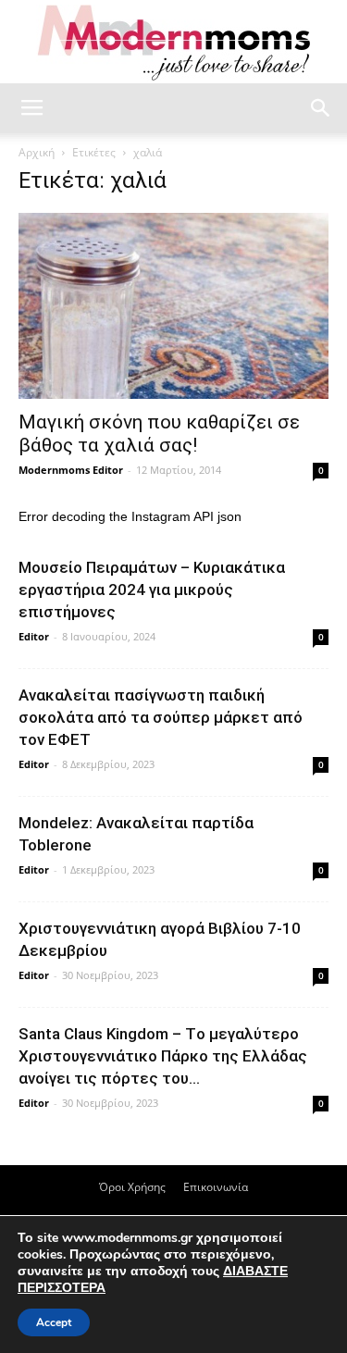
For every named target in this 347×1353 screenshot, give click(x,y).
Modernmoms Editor (71, 470)
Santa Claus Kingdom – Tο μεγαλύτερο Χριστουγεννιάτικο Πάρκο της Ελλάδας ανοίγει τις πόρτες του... (163, 1055)
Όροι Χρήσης (132, 1187)
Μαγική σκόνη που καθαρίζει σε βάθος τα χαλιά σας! (159, 433)
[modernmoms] (174, 43)
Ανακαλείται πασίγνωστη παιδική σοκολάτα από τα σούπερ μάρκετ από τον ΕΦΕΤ (161, 717)
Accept (53, 1322)
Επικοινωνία (215, 1187)
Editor (34, 636)
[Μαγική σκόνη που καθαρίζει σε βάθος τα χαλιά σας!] (173, 306)
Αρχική (37, 152)
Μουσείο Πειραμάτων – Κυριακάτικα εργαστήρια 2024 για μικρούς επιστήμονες (152, 589)
